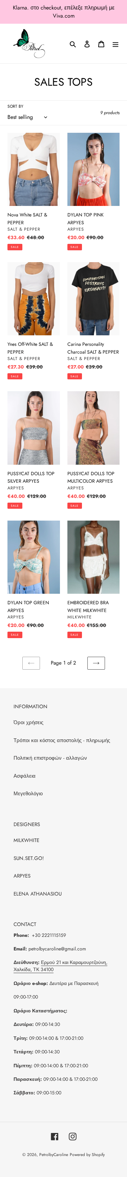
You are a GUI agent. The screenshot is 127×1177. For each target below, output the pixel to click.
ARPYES (22, 876)
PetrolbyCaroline (53, 1155)
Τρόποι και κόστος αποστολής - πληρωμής (62, 740)
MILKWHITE (26, 840)
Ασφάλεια (25, 776)
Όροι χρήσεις (28, 722)
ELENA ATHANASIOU (38, 894)
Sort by (15, 106)
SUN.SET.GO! (29, 858)
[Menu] (115, 43)
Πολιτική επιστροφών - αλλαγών (50, 758)
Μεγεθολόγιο (28, 793)
